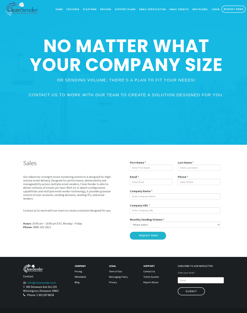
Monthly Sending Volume (147, 219)
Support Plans (125, 9)
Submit (191, 291)
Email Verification (152, 9)
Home (59, 9)
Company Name (141, 191)
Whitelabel (200, 9)
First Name (138, 162)
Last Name (186, 162)
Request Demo (233, 9)
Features (73, 9)
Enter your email (187, 272)
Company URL (140, 205)
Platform (90, 9)
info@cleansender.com (42, 282)
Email (134, 177)
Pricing (105, 9)
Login (216, 9)
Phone (183, 177)
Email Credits (179, 9)
